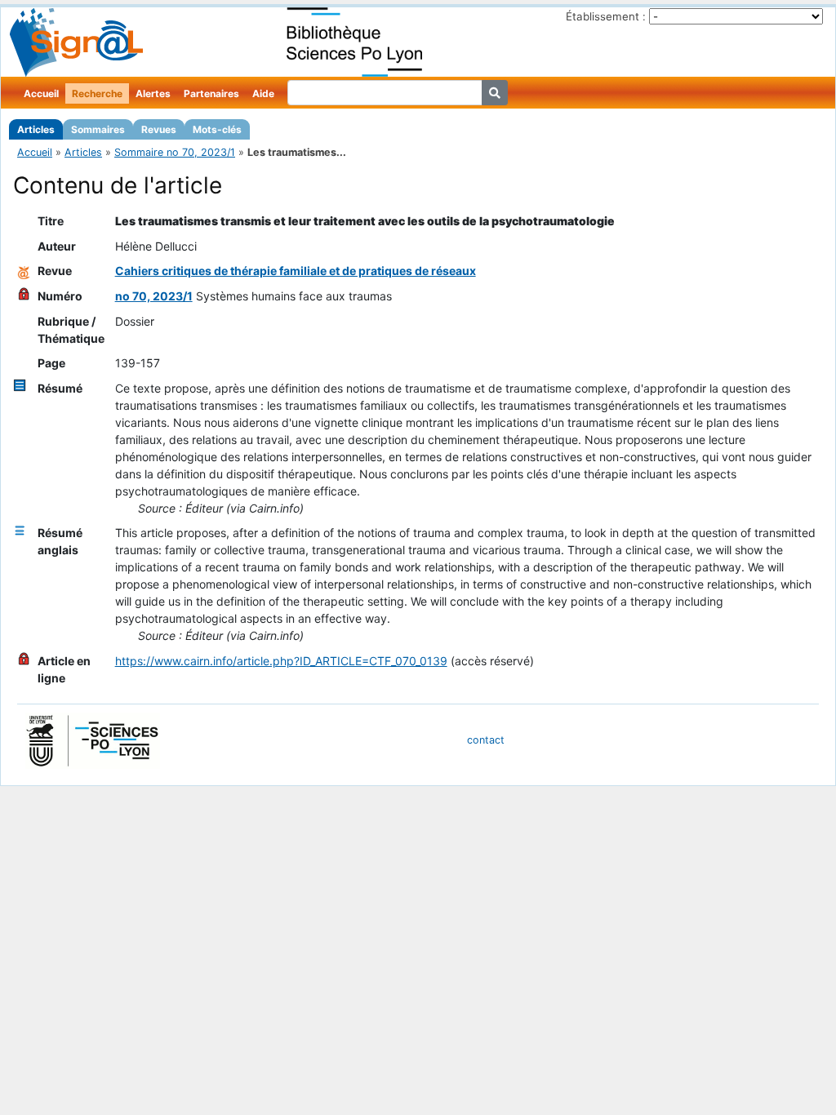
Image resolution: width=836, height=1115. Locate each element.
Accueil (41, 93)
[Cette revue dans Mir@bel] (23, 271)
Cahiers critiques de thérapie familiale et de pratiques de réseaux (295, 271)
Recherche (97, 93)
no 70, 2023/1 (154, 296)
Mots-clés (217, 129)
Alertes (153, 93)
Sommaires (98, 129)
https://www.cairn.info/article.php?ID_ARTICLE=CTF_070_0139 (281, 661)
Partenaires (211, 93)
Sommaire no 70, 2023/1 (174, 152)
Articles (36, 129)
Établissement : (606, 16)
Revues (158, 129)
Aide (263, 93)
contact (486, 740)
